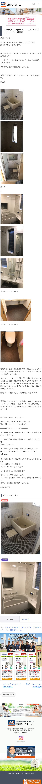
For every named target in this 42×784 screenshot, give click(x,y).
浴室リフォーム (16, 630)
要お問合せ (25, 619)
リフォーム (37, 627)
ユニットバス (26, 627)
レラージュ (4, 630)
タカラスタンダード (12, 627)
